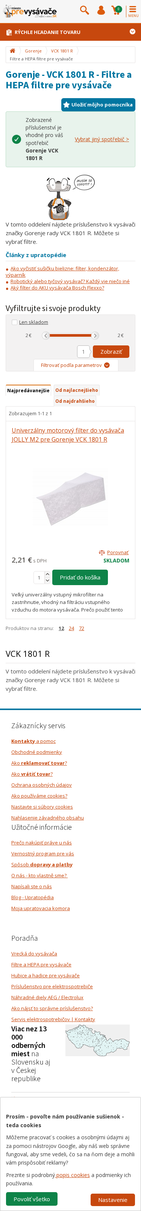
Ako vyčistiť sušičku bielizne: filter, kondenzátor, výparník (62, 271)
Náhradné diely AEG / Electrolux (47, 997)
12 (61, 628)
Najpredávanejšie (28, 390)
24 (71, 628)
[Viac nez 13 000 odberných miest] (97, 1039)
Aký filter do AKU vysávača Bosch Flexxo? (57, 287)
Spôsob (42, 864)
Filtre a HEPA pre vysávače (41, 964)
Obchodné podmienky (36, 752)
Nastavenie (112, 1199)
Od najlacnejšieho (76, 390)
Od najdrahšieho (75, 401)
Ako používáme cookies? (39, 795)
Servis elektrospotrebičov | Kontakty (53, 1019)
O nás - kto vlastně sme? (39, 875)
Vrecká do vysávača (34, 953)
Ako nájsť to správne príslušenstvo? (52, 1008)
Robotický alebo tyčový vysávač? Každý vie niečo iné (70, 281)
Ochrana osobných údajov (41, 784)
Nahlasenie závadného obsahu (47, 817)
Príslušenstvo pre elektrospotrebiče (52, 986)
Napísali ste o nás (31, 886)
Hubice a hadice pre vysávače (45, 975)
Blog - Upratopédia (32, 897)
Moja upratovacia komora (40, 908)
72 (81, 628)
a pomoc (33, 741)
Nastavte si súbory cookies (42, 806)
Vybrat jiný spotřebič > (102, 139)
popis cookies (72, 1175)
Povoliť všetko (32, 1199)
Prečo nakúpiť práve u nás (41, 842)
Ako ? (39, 763)
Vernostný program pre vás (42, 853)
